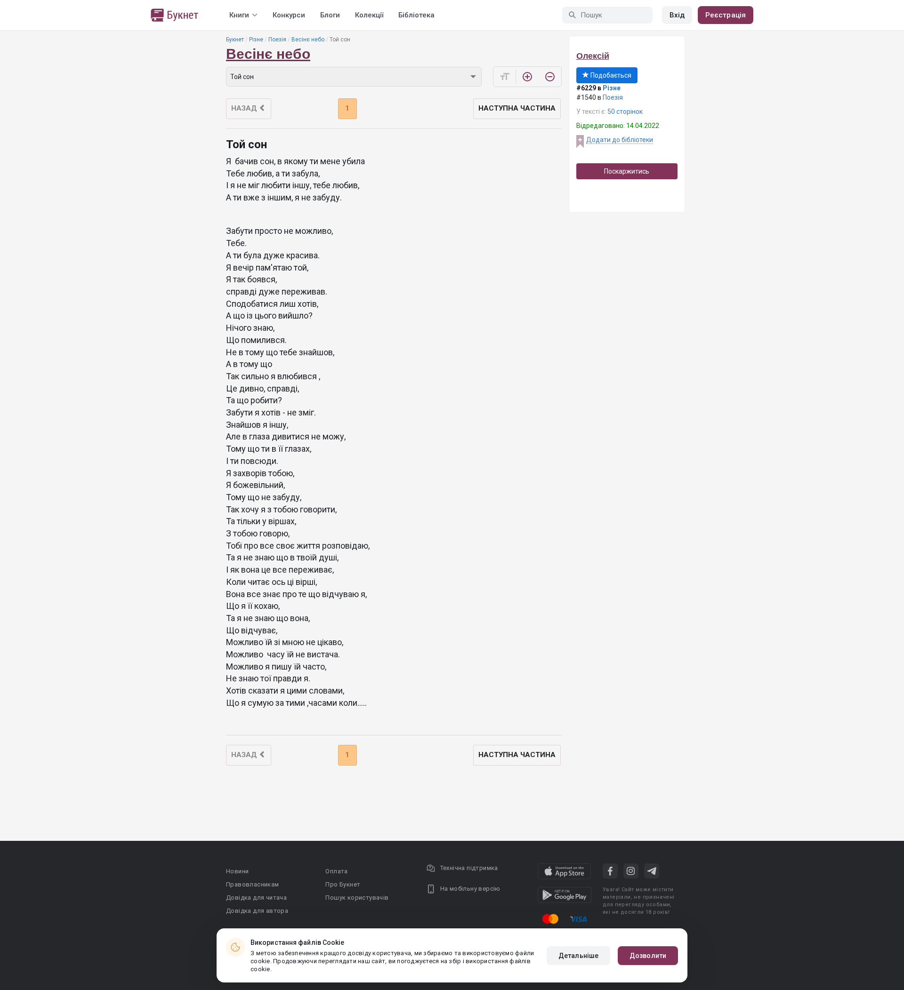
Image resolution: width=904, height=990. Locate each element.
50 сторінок (625, 111)
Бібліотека (416, 15)
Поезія (277, 39)
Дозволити (648, 955)
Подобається (610, 75)
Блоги (330, 15)
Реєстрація (725, 15)
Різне (256, 39)
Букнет (235, 39)
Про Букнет (342, 884)
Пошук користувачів (356, 897)
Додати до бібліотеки (619, 140)
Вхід (677, 15)
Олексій (592, 56)
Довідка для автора (257, 910)
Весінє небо (307, 39)
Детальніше (578, 955)
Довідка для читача (256, 897)
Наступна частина (517, 108)
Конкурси (289, 15)
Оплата (336, 871)
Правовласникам (252, 884)
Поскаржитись (626, 171)
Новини (237, 871)
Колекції (369, 15)
